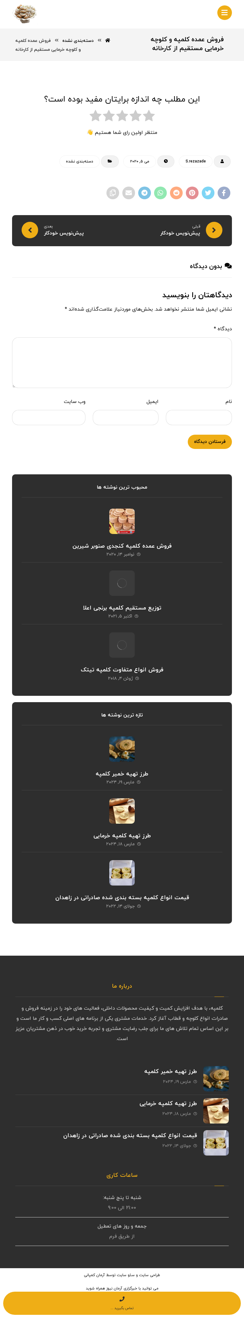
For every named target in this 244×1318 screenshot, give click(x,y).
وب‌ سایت (74, 401)
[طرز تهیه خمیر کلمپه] (122, 749)
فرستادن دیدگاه (210, 441)
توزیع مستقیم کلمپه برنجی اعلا (122, 608)
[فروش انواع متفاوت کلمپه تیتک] (122, 645)
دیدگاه (223, 329)
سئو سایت (126, 1275)
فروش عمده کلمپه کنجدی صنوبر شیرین (122, 546)
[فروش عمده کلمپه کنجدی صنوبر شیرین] (122, 521)
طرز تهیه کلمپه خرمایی (122, 836)
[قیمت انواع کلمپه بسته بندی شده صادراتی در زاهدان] (122, 873)
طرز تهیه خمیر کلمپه (122, 774)
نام (229, 401)
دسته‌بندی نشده (79, 161)
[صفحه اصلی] (107, 41)
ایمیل (152, 401)
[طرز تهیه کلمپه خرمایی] (122, 811)
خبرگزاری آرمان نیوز (121, 1288)
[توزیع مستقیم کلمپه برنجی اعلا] (122, 583)
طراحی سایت (149, 1275)
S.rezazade (196, 161)
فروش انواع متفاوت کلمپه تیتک (122, 670)
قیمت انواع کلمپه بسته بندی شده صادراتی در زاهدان (122, 898)
